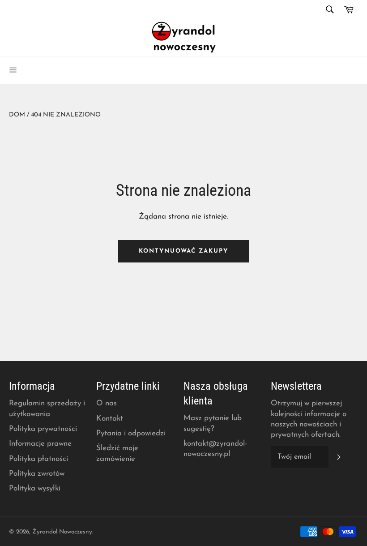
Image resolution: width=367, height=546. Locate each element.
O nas (106, 403)
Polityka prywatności (43, 429)
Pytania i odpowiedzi (131, 433)
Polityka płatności (38, 459)
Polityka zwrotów (36, 473)
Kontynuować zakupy (183, 251)
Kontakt (109, 418)
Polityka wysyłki (34, 488)
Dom (17, 115)
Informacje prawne (40, 443)
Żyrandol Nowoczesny (62, 532)
